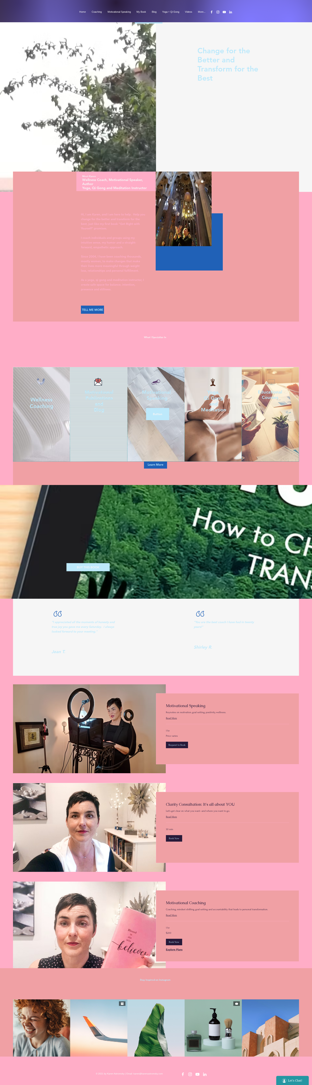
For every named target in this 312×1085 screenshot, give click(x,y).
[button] (157, 414)
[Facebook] (212, 12)
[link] (227, 705)
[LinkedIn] (231, 12)
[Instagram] (218, 12)
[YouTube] (224, 12)
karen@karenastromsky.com (148, 1073)
